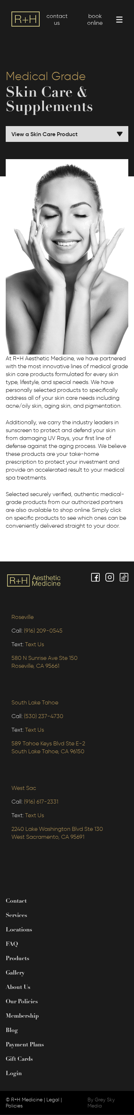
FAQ (12, 944)
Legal (52, 1100)
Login (14, 1074)
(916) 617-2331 (41, 801)
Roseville (22, 617)
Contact (16, 901)
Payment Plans (25, 1045)
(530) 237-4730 (43, 716)
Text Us (34, 644)
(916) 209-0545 (43, 630)
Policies (14, 1106)
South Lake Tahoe (34, 702)
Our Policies (22, 1002)
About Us (18, 987)
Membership (22, 1016)
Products (17, 959)
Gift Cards (19, 1059)
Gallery (15, 973)
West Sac (23, 788)
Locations (19, 930)
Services (16, 916)
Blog (12, 1030)
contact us (57, 19)
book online (95, 19)
